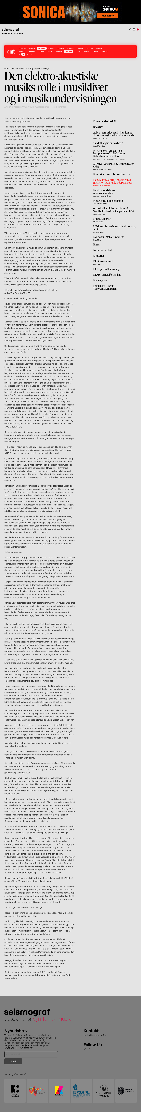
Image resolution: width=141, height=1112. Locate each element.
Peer (21, 32)
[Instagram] (84, 1049)
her (31, 1047)
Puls (16, 32)
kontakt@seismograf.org (95, 1035)
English (138, 29)
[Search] (130, 29)
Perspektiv (7, 32)
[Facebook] (89, 1049)
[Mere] (26, 33)
